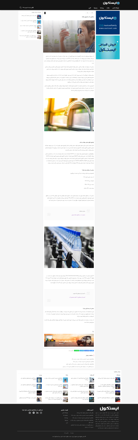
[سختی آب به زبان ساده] (69, 36)
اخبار (67, 423)
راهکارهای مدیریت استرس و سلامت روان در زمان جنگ (83, 359)
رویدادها (66, 418)
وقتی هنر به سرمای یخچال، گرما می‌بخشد (85, 413)
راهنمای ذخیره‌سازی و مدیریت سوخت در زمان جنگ (83, 361)
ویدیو (40, 375)
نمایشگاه (118, 375)
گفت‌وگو (92, 375)
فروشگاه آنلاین (65, 413)
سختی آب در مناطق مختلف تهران (78, 215)
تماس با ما (66, 433)
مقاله (87, 13)
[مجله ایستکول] (111, 3)
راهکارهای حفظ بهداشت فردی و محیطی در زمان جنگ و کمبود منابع (80, 364)
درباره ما (72, 433)
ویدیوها (66, 420)
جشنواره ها (65, 415)
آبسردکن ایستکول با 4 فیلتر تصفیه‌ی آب (77, 297)
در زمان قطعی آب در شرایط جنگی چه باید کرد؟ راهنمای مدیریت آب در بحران (78, 366)
